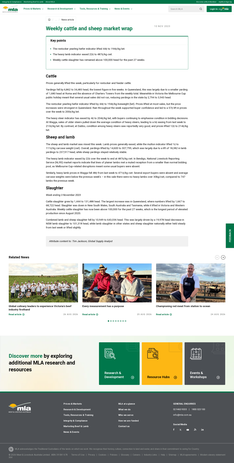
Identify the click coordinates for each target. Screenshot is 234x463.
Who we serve (125, 415)
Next (223, 257)
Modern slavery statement (212, 455)
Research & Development (77, 409)
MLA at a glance (126, 403)
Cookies (102, 455)
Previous (217, 257)
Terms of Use (77, 455)
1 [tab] (108, 321)
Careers (136, 455)
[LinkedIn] (202, 430)
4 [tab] (115, 321)
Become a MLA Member (206, 2)
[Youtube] (188, 430)
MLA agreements (188, 455)
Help (163, 455)
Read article (15, 314)
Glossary (125, 455)
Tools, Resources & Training (78, 415)
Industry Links (150, 455)
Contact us (124, 426)
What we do (124, 409)
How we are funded (128, 420)
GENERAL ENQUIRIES (184, 403)
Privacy (91, 455)
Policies (113, 455)
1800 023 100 (198, 409)
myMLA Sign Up (225, 2)
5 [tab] (118, 321)
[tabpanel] (43, 289)
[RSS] (195, 430)
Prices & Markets (73, 403)
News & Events (71, 432)
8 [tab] (125, 321)
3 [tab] (113, 321)
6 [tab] (120, 321)
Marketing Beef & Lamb (33, 2)
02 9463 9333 (180, 409)
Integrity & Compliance (12, 2)
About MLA (50, 2)
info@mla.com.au (182, 414)
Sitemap (172, 455)
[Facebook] (173, 430)
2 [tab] (111, 321)
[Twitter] (180, 430)
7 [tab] (123, 321)
